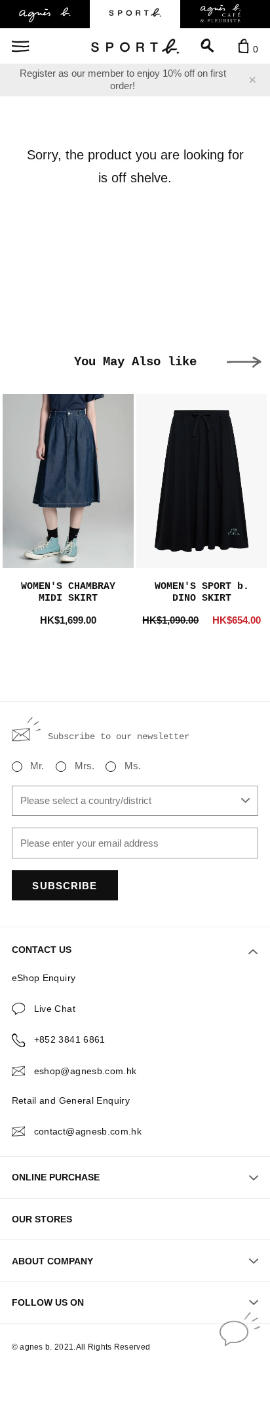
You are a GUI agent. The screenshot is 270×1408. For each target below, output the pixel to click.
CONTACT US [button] (41, 949)
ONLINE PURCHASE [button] (56, 1177)
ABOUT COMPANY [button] (52, 1261)
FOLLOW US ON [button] (48, 1302)
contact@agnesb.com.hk (88, 1131)
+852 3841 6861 (70, 1039)
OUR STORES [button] (42, 1219)
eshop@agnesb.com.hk (85, 1071)
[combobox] (135, 801)
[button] (244, 362)
